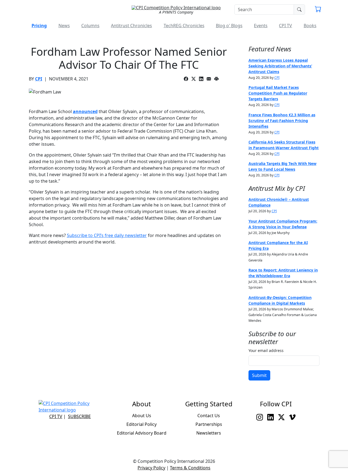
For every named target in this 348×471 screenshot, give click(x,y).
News (64, 26)
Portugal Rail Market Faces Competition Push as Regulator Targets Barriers (277, 93)
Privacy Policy (151, 468)
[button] (318, 10)
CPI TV (285, 26)
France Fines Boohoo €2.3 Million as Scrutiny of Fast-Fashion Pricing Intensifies (281, 120)
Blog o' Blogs (229, 26)
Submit (259, 375)
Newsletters (208, 433)
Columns (90, 26)
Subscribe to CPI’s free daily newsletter (107, 235)
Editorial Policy (141, 424)
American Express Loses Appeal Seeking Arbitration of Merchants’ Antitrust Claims (280, 66)
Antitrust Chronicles (131, 26)
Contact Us (208, 416)
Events (261, 26)
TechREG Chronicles (184, 26)
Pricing (39, 26)
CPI (38, 79)
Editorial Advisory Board (141, 433)
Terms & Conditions (190, 468)
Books (310, 26)
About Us (141, 416)
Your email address (266, 350)
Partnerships (208, 424)
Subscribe (79, 416)
